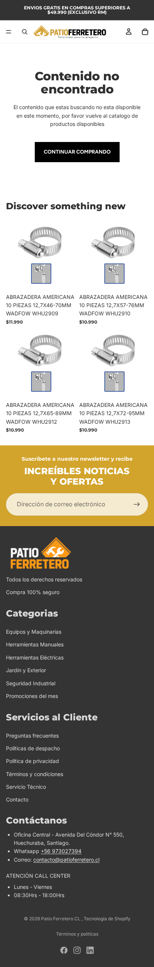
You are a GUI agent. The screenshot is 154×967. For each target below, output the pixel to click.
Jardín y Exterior (26, 670)
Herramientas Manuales (35, 645)
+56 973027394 (61, 851)
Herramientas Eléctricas (35, 657)
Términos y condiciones (34, 774)
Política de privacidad (32, 761)
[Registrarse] (137, 504)
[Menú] (8, 31)
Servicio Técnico (26, 787)
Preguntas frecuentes (32, 735)
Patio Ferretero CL (61, 918)
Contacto (17, 800)
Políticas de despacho (33, 748)
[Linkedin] (90, 950)
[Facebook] (63, 950)
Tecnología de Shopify (107, 918)
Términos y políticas (77, 934)
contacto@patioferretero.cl (66, 859)
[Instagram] (77, 950)
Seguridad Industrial (30, 683)
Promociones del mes (32, 696)
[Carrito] (145, 32)
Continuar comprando (77, 152)
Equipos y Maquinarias (33, 631)
